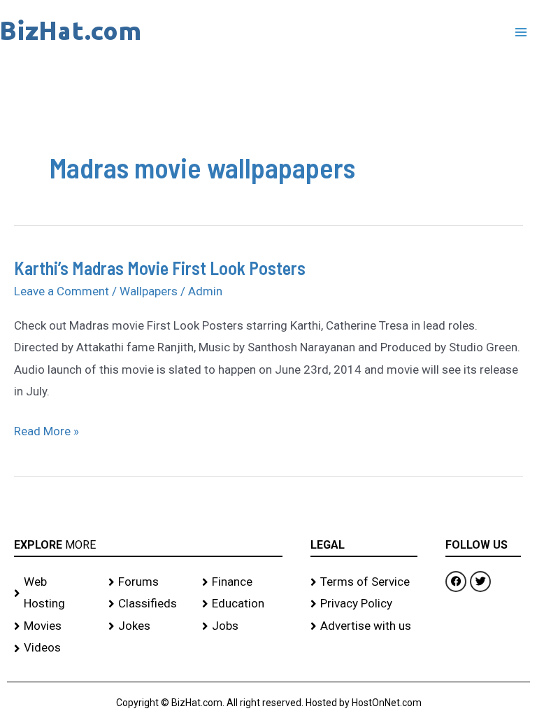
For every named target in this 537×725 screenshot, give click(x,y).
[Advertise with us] (364, 626)
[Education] (242, 604)
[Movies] (54, 626)
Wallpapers (149, 291)
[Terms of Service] (364, 582)
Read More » (46, 429)
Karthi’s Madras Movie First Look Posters (160, 268)
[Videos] (54, 648)
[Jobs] (242, 626)
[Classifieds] (148, 604)
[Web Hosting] (54, 593)
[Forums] (148, 582)
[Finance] (242, 582)
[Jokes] (148, 626)
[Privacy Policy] (364, 604)
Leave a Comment (61, 291)
